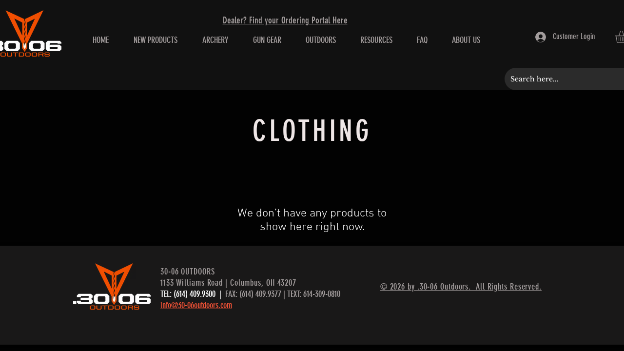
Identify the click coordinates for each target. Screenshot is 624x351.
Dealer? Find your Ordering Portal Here (285, 20)
